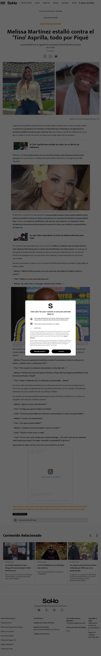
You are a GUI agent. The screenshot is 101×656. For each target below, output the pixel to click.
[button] (50, 328)
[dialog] (50, 328)
